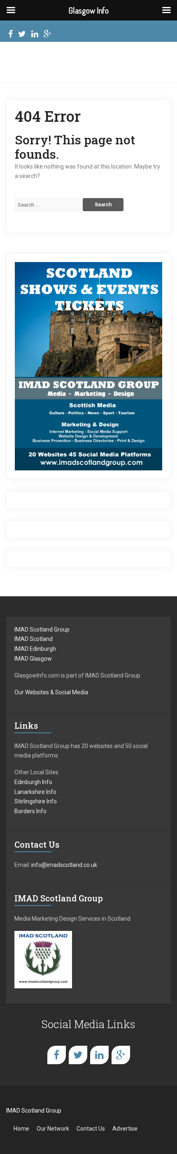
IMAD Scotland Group (42, 629)
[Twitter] (22, 35)
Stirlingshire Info (35, 801)
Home (21, 1128)
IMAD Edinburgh (35, 648)
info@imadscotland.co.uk (64, 865)
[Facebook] (10, 35)
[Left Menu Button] (10, 10)
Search (103, 205)
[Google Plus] (47, 35)
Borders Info (30, 811)
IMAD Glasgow (33, 658)
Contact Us (91, 1128)
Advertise (124, 1128)
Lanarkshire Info (35, 792)
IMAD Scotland (33, 639)
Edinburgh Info (33, 782)
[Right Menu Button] (166, 10)
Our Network (53, 1128)
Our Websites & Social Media (51, 692)
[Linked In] (34, 35)
